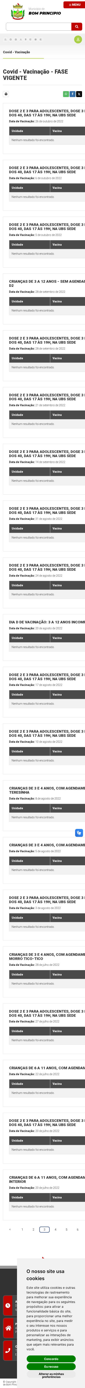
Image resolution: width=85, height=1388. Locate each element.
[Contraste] (40, 39)
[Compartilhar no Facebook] (73, 94)
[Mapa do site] (25, 39)
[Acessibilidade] (5, 39)
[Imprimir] (6, 94)
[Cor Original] (35, 39)
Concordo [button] (51, 1359)
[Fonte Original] (20, 39)
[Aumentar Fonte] (10, 39)
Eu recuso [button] (51, 1366)
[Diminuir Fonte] (15, 39)
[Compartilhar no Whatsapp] (66, 94)
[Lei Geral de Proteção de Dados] (30, 39)
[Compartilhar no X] (79, 94)
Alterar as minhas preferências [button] (51, 1375)
